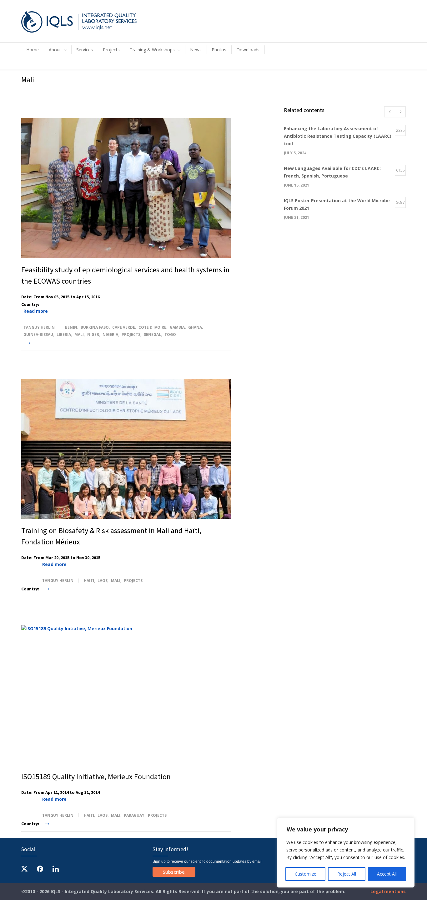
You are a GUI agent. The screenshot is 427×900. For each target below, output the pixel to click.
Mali (79, 334)
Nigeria (110, 334)
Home (32, 50)
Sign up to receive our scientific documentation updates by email (207, 861)
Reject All (346, 874)
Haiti (89, 580)
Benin (71, 327)
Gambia (177, 327)
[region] (345, 852)
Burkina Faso (95, 327)
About (55, 50)
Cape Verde (123, 327)
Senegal (152, 334)
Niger (93, 334)
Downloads (247, 50)
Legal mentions (387, 891)
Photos (219, 50)
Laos (103, 580)
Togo (170, 334)
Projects (111, 50)
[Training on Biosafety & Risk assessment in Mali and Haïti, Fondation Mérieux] (126, 449)
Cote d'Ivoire (152, 327)
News (196, 50)
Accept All (387, 874)
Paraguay (134, 815)
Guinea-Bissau (38, 334)
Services (84, 50)
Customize (305, 874)
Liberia (64, 334)
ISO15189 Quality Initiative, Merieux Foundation (96, 776)
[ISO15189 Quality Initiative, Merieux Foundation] (126, 695)
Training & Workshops (152, 50)
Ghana (195, 327)
